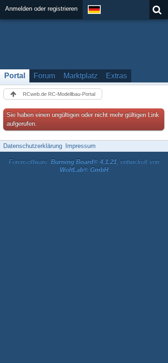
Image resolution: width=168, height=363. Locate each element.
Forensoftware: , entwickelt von (84, 165)
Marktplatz (80, 76)
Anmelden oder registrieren (41, 8)
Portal (14, 76)
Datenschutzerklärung (32, 145)
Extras (116, 76)
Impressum (80, 145)
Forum (44, 76)
